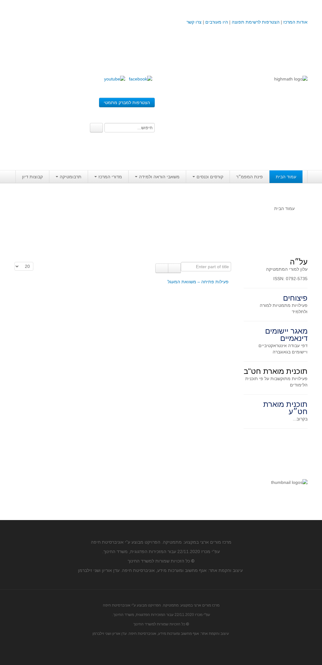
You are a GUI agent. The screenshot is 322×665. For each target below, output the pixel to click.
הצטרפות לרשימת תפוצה (255, 22)
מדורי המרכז (110, 176)
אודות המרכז (295, 22)
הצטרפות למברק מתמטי (127, 102)
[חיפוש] (174, 268)
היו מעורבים (216, 22)
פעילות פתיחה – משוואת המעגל (198, 281)
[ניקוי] (161, 268)
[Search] (96, 127)
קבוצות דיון (32, 176)
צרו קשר (194, 22)
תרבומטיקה (70, 176)
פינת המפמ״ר (249, 176)
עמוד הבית (286, 176)
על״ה (299, 262)
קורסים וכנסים (210, 176)
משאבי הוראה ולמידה (159, 176)
